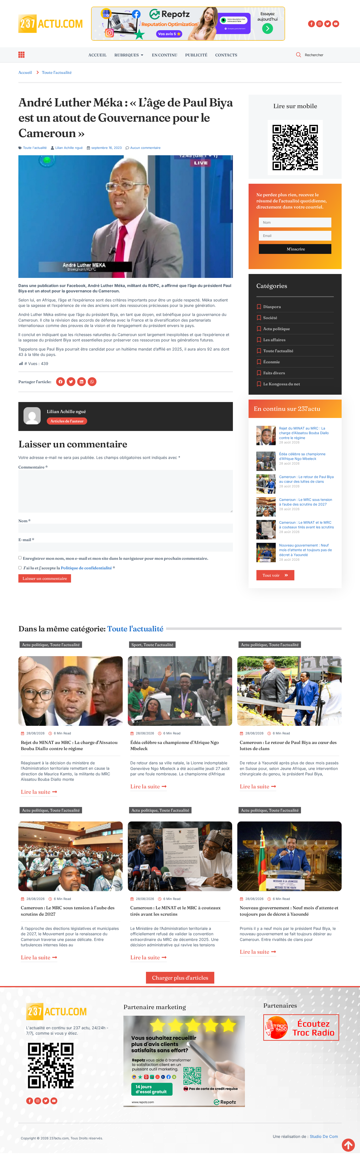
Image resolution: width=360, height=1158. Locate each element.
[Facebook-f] (311, 23)
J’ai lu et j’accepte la (69, 567)
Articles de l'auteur (67, 421)
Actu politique (35, 644)
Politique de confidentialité (87, 567)
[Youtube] (335, 23)
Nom (24, 520)
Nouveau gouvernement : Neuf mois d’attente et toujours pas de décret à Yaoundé (305, 550)
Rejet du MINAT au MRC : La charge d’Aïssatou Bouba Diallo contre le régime (304, 433)
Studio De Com (324, 1136)
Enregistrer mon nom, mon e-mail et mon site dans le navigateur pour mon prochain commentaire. (115, 558)
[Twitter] (327, 23)
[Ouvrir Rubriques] (142, 55)
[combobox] (316, 55)
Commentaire (33, 467)
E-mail (26, 539)
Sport (137, 644)
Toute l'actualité (57, 72)
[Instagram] (319, 23)
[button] (60, 381)
